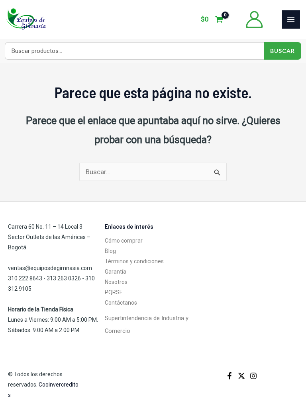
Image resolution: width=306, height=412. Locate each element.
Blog (110, 251)
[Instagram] (253, 375)
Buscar (282, 50)
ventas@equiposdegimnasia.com (50, 268)
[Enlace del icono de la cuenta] (254, 19)
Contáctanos (121, 302)
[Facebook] (229, 375)
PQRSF (113, 292)
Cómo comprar (124, 240)
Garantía (115, 271)
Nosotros (116, 282)
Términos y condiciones (134, 261)
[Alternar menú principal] (291, 19)
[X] (241, 375)
